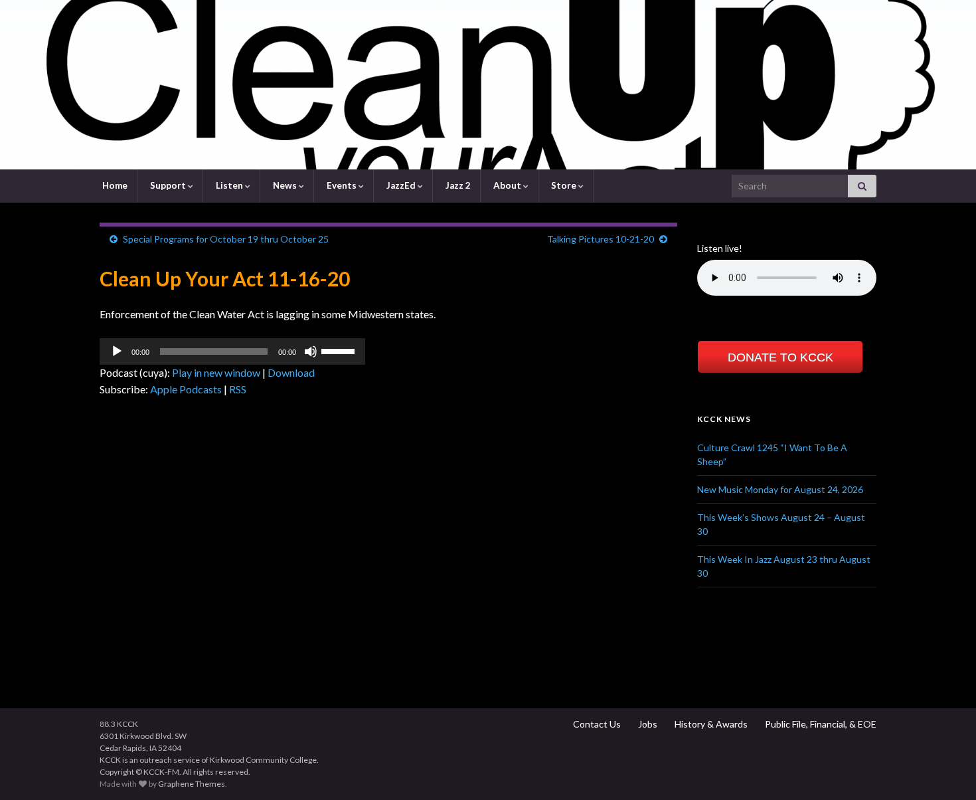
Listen (229, 185)
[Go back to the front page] (488, 84)
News (285, 185)
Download (291, 372)
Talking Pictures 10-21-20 (600, 239)
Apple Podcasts (186, 389)
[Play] (116, 351)
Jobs (646, 724)
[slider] (340, 350)
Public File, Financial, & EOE (819, 724)
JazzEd (401, 185)
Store (563, 185)
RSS (237, 389)
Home (113, 185)
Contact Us (596, 724)
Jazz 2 (457, 185)
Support (168, 185)
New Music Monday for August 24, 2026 (780, 489)
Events (342, 185)
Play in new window (216, 372)
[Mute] (310, 351)
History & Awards (710, 724)
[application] (232, 351)
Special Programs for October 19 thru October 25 (226, 239)
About (507, 185)
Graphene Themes (191, 784)
